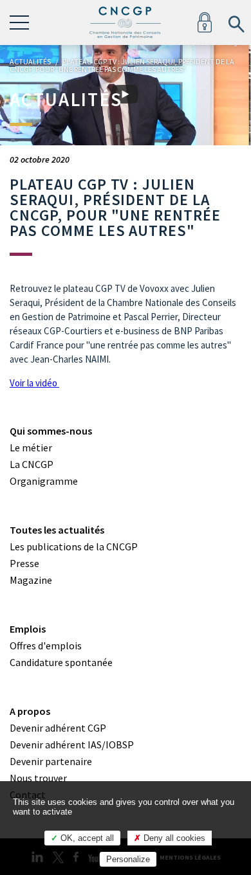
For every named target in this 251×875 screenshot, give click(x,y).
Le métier (31, 447)
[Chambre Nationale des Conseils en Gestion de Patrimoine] (125, 22)
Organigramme (44, 480)
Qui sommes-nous (51, 430)
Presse (24, 563)
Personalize (128, 859)
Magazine (31, 579)
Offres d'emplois (46, 645)
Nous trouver (38, 777)
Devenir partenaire (51, 761)
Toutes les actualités (57, 529)
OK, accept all (86, 838)
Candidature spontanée (61, 662)
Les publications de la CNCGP (74, 546)
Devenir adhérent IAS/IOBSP (72, 744)
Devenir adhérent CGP (58, 727)
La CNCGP (31, 464)
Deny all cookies (173, 838)
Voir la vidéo (34, 383)
